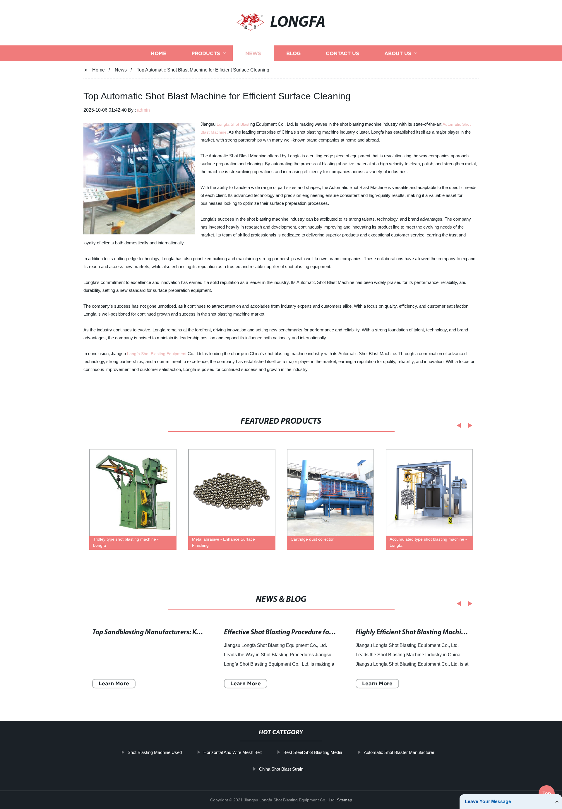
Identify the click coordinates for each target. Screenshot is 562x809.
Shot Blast (240, 124)
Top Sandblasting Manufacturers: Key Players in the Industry (181, 632)
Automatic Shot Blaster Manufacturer (399, 752)
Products (205, 53)
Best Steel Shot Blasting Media (312, 752)
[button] (457, 425)
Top (546, 791)
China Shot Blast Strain (281, 769)
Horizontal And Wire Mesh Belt (232, 752)
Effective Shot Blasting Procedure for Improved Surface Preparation (323, 632)
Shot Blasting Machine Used (155, 752)
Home (158, 53)
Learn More (114, 683)
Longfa (224, 124)
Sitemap (344, 800)
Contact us (342, 53)
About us (397, 53)
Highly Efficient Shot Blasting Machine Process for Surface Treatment (457, 632)
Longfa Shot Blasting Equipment (156, 353)
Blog (293, 53)
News (253, 53)
